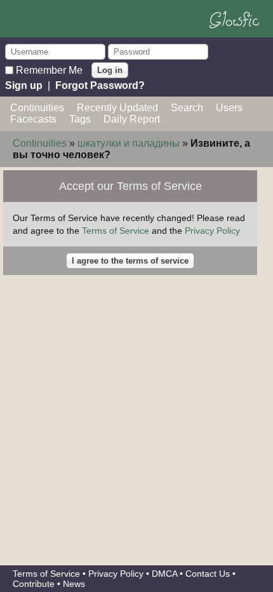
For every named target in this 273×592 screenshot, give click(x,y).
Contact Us (207, 573)
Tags (80, 119)
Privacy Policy (212, 230)
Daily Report (131, 119)
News (74, 584)
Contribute (34, 584)
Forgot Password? (100, 85)
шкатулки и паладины (128, 143)
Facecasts (33, 119)
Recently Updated (117, 107)
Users (229, 107)
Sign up (24, 85)
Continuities (37, 107)
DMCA (164, 573)
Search (187, 107)
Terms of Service (115, 230)
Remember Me (49, 69)
